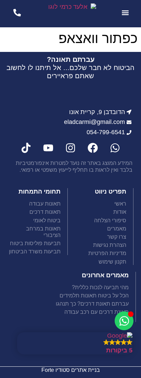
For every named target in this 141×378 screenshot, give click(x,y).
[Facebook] (92, 148)
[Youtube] (48, 148)
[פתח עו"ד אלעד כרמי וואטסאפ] (124, 320)
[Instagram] (70, 148)
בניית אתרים (85, 370)
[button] (125, 12)
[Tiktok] (26, 148)
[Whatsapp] (115, 148)
